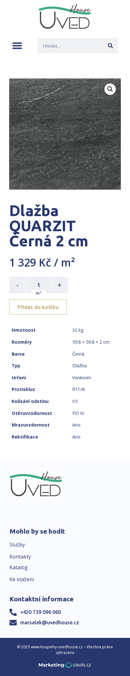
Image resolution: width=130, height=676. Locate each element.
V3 (75, 401)
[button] (17, 45)
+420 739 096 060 (40, 612)
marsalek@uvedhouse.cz (49, 622)
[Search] (110, 45)
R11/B (78, 389)
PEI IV (78, 413)
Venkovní (81, 378)
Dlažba (79, 366)
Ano (76, 425)
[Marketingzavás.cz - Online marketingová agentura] (65, 666)
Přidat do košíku (38, 307)
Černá (78, 354)
